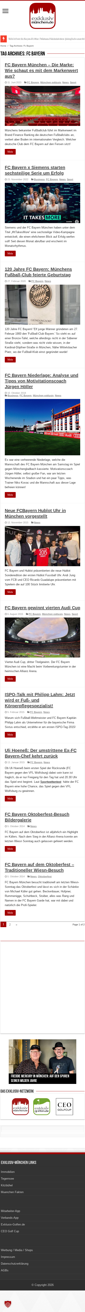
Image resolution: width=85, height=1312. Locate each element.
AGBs (4, 1270)
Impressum (8, 1257)
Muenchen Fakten (12, 1192)
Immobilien (8, 1171)
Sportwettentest (50, 781)
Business (39, 179)
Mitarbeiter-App (10, 1211)
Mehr (10, 151)
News (65, 82)
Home (3, 46)
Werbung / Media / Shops (17, 1250)
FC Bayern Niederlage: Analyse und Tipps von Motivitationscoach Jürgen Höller (41, 381)
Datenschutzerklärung (14, 1263)
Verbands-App (10, 1217)
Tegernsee (7, 1178)
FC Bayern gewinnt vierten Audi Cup (42, 607)
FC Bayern (33, 82)
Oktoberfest (45, 876)
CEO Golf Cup (10, 1231)
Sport (73, 82)
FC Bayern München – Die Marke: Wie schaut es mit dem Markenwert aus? (41, 70)
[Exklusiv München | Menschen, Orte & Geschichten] (42, 15)
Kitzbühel (7, 1185)
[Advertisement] (42, 987)
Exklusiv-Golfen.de (13, 1224)
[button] (8, 1304)
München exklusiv (50, 82)
